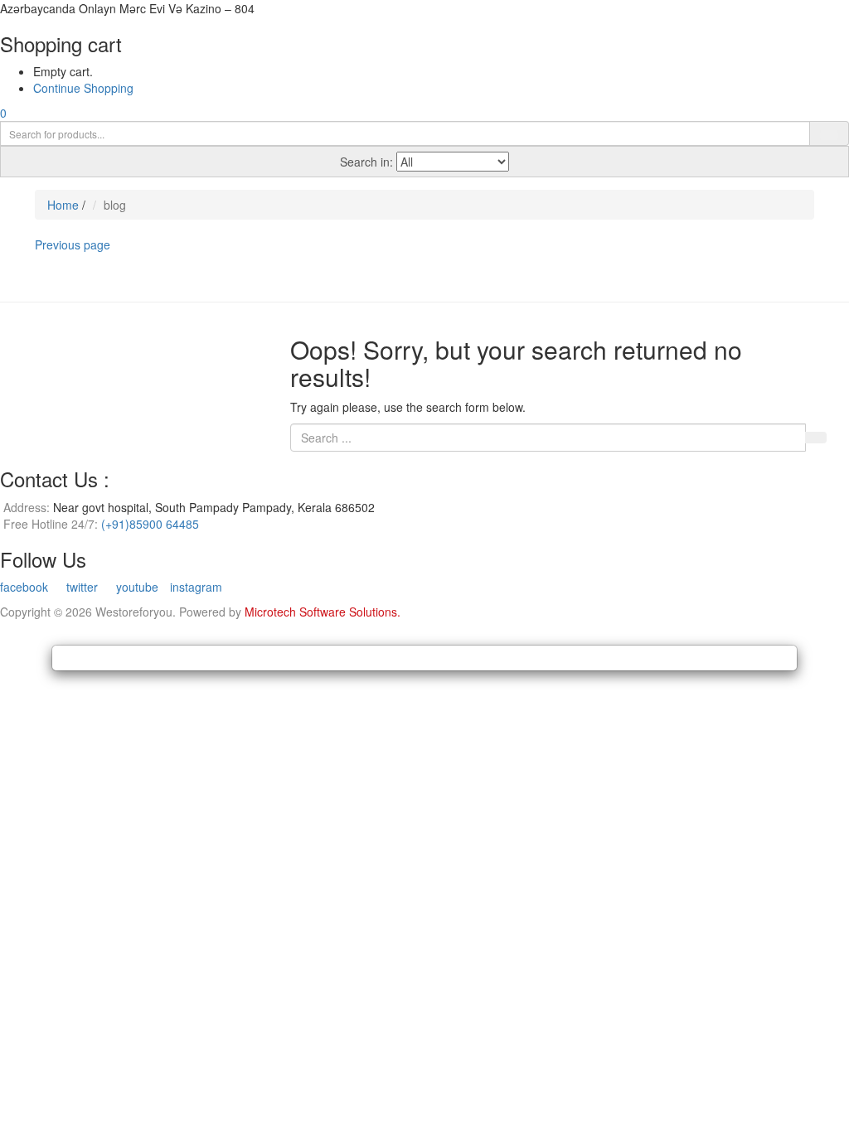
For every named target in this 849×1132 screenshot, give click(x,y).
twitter (80, 586)
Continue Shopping (83, 88)
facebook (24, 586)
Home (63, 204)
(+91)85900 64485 (150, 523)
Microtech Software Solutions (321, 611)
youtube (135, 586)
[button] (3, 112)
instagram (196, 586)
